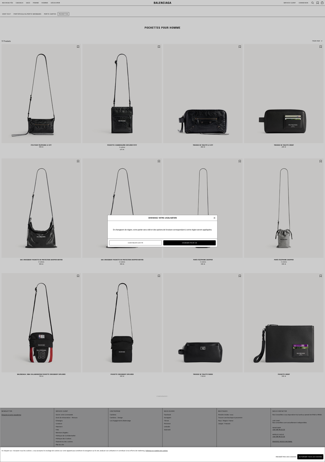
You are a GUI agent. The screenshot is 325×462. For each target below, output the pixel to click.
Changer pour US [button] (189, 243)
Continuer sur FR (135, 243)
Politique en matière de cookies (156, 451)
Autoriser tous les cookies (310, 457)
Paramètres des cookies (286, 457)
